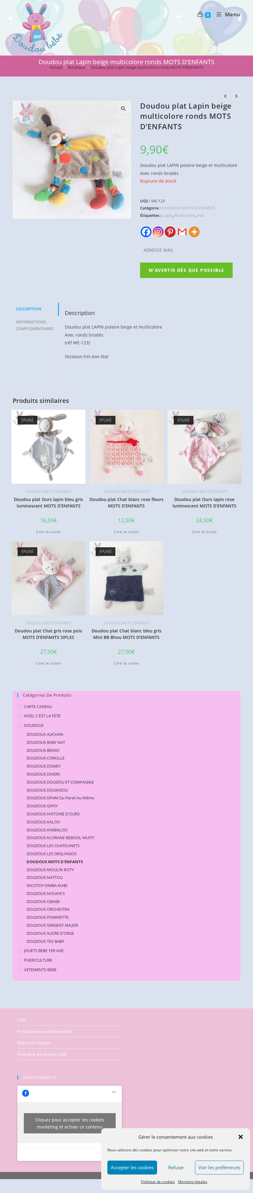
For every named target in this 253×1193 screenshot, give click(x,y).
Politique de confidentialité (44, 1031)
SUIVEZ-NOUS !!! (39, 1077)
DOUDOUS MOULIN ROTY (50, 869)
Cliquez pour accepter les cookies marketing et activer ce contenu (69, 1123)
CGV (21, 1020)
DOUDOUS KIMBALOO (47, 830)
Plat (200, 215)
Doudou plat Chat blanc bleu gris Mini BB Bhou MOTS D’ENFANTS (126, 634)
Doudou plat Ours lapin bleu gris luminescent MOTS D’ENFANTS (48, 502)
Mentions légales (192, 1181)
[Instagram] (158, 231)
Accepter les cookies (132, 1167)
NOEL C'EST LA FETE (42, 716)
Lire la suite (48, 531)
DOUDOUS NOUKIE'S (46, 893)
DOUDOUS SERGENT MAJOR (52, 925)
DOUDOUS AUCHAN (45, 734)
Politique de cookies (158, 1181)
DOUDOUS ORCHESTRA (48, 909)
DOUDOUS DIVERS (43, 774)
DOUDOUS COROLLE (45, 758)
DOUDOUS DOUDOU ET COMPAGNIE (60, 782)
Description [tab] (28, 309)
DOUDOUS (34, 725)
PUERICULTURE (38, 960)
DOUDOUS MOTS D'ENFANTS (188, 208)
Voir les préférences (219, 1167)
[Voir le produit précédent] (225, 96)
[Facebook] (146, 231)
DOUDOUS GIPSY (42, 806)
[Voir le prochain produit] (236, 96)
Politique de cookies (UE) (42, 1054)
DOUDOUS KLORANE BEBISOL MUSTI (60, 837)
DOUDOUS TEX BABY (45, 941)
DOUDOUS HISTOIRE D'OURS (53, 814)
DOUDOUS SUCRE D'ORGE (50, 933)
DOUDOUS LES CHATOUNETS (53, 845)
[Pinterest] (170, 231)
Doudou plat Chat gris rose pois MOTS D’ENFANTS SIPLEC (48, 634)
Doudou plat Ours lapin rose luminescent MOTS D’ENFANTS (204, 502)
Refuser (176, 1167)
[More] (194, 231)
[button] (241, 1137)
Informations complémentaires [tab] (35, 325)
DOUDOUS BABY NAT (46, 742)
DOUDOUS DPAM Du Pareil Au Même (60, 798)
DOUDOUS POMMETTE (47, 917)
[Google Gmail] (182, 231)
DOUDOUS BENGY (43, 750)
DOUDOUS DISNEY (43, 766)
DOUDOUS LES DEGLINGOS (52, 853)
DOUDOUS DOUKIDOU (47, 790)
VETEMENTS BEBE (40, 969)
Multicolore (184, 215)
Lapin (167, 215)
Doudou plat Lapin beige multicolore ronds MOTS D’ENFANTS (147, 67)
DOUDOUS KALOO (43, 822)
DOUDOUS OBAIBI (43, 901)
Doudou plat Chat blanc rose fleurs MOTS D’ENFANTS (126, 502)
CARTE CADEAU (38, 706)
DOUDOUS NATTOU (45, 877)
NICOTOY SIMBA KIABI (47, 885)
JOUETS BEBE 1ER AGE (44, 950)
